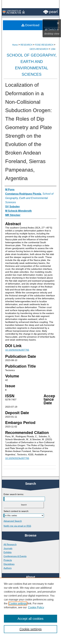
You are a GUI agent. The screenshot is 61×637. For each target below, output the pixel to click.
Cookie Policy (36, 607)
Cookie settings (18, 603)
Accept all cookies (30, 618)
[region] (30, 607)
